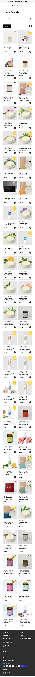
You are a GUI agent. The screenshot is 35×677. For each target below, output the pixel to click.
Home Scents (20, 19)
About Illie (5, 635)
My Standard (6, 638)
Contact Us (6, 655)
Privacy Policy (6, 663)
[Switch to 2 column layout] (31, 26)
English (6, 669)
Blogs (21, 635)
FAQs (4, 657)
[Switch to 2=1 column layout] (29, 26)
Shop (10, 19)
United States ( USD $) (9, 672)
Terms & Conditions (8, 660)
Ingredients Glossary (26, 638)
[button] (30, 19)
